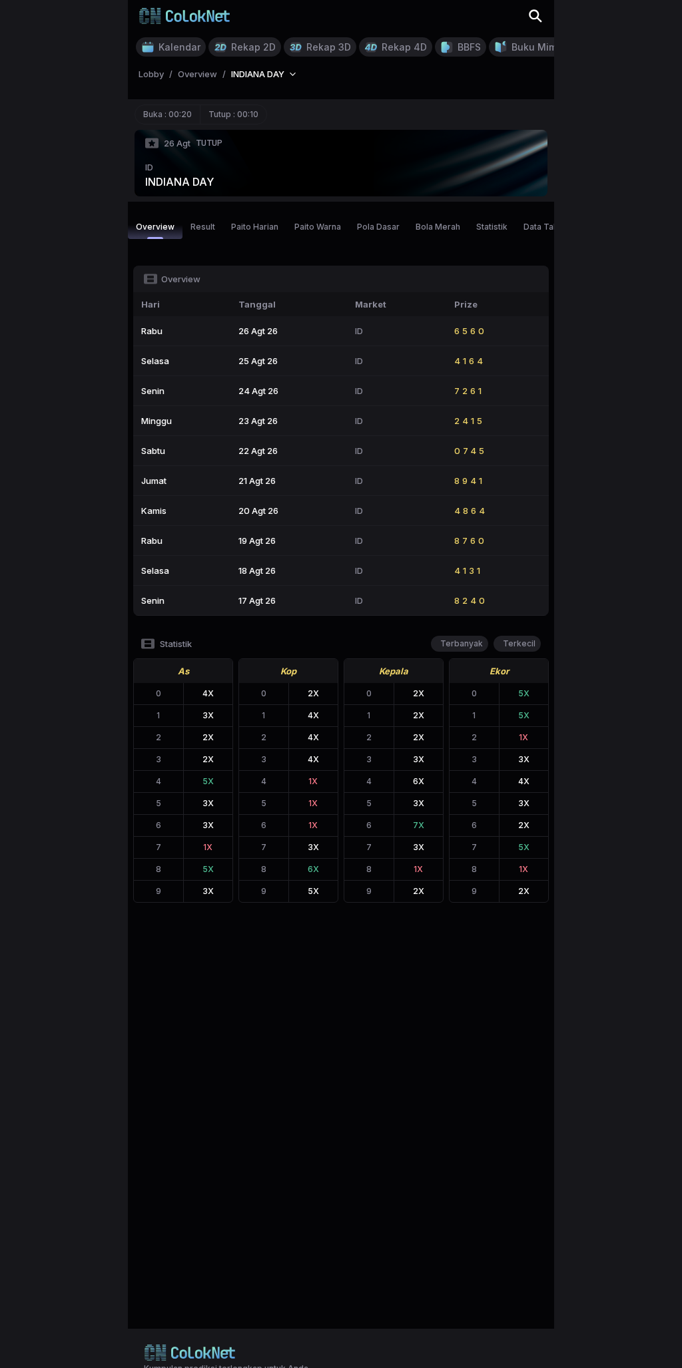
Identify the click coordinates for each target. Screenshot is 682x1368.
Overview (155, 227)
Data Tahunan (550, 227)
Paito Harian (254, 227)
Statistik (492, 227)
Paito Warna (317, 227)
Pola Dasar (378, 227)
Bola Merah (438, 227)
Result (202, 227)
